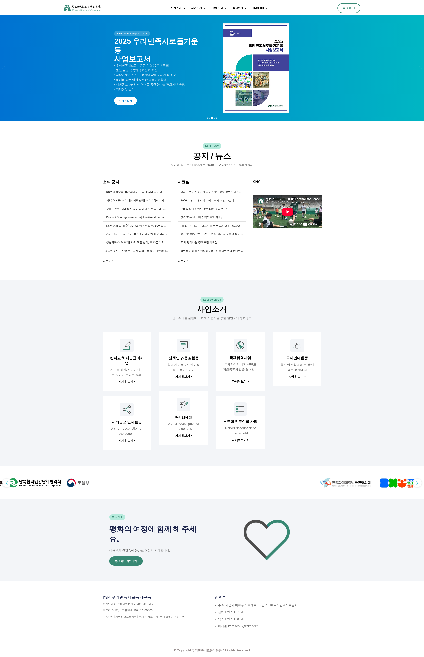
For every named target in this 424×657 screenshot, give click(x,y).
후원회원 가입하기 (126, 561)
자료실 (184, 181)
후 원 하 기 (349, 8)
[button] (3, 68)
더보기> (108, 261)
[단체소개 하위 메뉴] (184, 8)
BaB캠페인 (183, 417)
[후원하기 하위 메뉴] (245, 8)
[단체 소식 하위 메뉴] (225, 8)
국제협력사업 (240, 357)
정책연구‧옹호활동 (184, 358)
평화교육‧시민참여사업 (127, 360)
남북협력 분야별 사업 (240, 421)
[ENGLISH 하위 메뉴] (266, 8)
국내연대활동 (297, 358)
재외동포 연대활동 (127, 422)
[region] (212, 68)
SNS (256, 181)
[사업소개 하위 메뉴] (204, 8)
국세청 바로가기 (148, 617)
